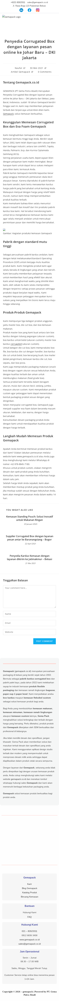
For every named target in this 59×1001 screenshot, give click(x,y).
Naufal (18, 68)
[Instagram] (37, 10)
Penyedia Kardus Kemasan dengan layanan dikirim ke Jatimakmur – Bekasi (29, 557)
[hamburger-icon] (54, 18)
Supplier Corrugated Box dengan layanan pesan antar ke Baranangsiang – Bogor (29, 538)
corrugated (16, 344)
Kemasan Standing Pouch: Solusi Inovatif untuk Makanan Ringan (29, 518)
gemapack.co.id (22, 671)
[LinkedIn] (21, 10)
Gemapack (8, 113)
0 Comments (45, 71)
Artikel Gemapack (20, 71)
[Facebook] (29, 10)
